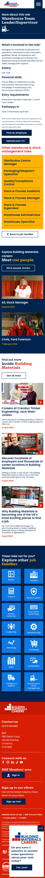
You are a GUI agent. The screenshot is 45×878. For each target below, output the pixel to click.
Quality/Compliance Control (18, 182)
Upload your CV (15, 141)
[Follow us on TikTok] (17, 762)
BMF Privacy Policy (33, 814)
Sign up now (13, 801)
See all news (14, 375)
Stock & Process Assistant (22, 191)
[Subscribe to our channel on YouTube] (21, 762)
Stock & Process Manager (22, 198)
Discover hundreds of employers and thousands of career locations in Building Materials (22, 463)
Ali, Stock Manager (15, 302)
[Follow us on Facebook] (3, 762)
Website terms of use (12, 814)
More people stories (18, 268)
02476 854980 (10, 726)
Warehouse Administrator (22, 215)
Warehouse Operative (19, 222)
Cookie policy (9, 818)
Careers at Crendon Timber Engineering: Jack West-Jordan (21, 411)
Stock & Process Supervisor (15, 206)
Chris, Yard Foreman (16, 339)
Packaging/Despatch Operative (19, 172)
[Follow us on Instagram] (7, 762)
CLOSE (41, 828)
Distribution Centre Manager (17, 162)
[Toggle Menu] (38, 4)
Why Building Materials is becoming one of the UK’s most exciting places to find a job (21, 516)
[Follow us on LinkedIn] (12, 762)
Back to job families (21, 234)
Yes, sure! (22, 867)
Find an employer (16, 132)
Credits (22, 818)
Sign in (15, 775)
